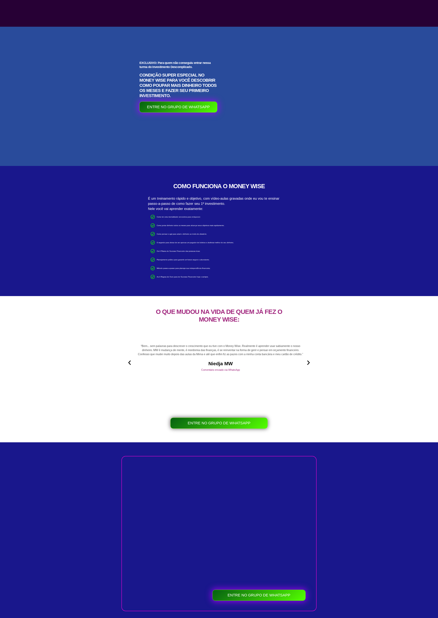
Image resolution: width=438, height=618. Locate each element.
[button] (129, 363)
